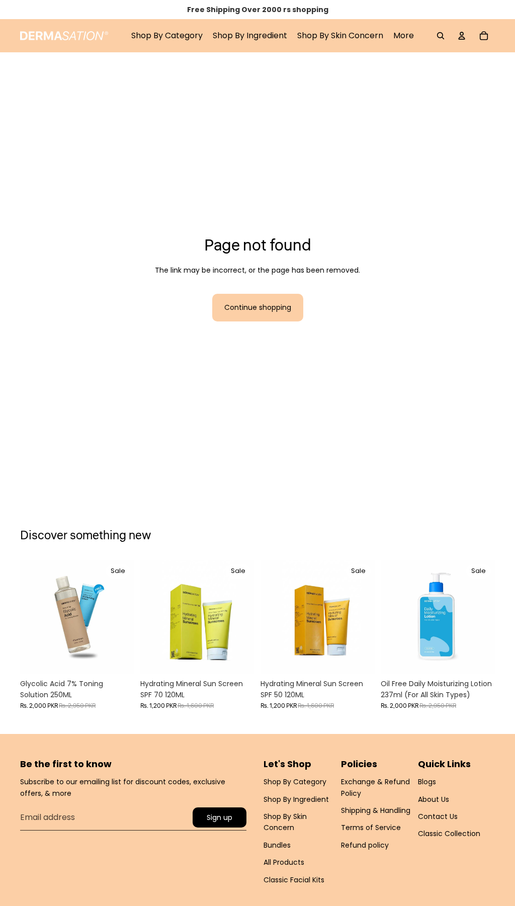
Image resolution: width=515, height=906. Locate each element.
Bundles (277, 845)
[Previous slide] (28, 617)
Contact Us (438, 816)
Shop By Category (295, 782)
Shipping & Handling (375, 810)
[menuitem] (403, 36)
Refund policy (365, 845)
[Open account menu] (462, 36)
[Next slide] (126, 617)
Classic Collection (449, 834)
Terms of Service (371, 827)
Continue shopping (257, 307)
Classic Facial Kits (294, 880)
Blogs (427, 782)
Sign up (219, 817)
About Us (433, 799)
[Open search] (441, 36)
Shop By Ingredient (296, 799)
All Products (284, 862)
